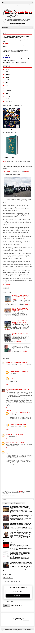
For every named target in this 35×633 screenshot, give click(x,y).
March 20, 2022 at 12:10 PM (22, 378)
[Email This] (3, 288)
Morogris (8, 90)
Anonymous (13, 371)
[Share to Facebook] (8, 288)
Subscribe (17, 596)
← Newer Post (5, 355)
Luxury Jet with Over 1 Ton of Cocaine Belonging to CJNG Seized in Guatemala (21, 322)
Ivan (7, 85)
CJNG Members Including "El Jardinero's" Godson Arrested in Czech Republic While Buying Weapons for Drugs (20, 553)
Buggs (7, 69)
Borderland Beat (17, 629)
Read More (27, 304)
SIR (6, 452)
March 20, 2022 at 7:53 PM (17, 434)
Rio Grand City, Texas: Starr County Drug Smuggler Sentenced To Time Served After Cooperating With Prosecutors (20, 297)
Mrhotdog (8, 442)
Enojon (8, 77)
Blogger (29, 629)
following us (26, 620)
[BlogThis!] (5, 288)
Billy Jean (8, 434)
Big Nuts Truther (9, 362)
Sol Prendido (9, 101)
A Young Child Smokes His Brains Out (21, 345)
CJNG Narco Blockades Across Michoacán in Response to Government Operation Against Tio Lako (21, 564)
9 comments (27, 171)
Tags (12, 503)
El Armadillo (9, 71)
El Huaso (8, 74)
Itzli (7, 82)
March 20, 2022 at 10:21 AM (23, 412)
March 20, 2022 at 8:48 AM (20, 362)
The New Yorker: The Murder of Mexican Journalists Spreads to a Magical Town (20, 309)
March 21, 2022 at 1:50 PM (21, 424)
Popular (6, 503)
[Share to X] (7, 288)
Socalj (7, 98)
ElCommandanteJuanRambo (13, 389)
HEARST (8, 80)
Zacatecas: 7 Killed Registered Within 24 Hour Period (17, 168)
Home (4, 161)
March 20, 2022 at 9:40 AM (22, 371)
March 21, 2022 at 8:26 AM (17, 442)
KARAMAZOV (9, 88)
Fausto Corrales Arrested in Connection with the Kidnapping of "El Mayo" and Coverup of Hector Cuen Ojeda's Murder (20, 534)
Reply (7, 366)
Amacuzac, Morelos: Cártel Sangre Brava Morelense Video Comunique (20, 334)
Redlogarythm (9, 96)
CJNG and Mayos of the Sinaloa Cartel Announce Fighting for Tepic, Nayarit (19, 507)
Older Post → (30, 355)
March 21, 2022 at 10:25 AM (14, 452)
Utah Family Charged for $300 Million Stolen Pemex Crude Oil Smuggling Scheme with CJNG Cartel (20, 525)
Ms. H (7, 93)
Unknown (12, 424)
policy (7, 62)
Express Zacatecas (7, 284)
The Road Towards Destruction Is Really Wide (21, 515)
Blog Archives (19, 503)
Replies (9, 369)
